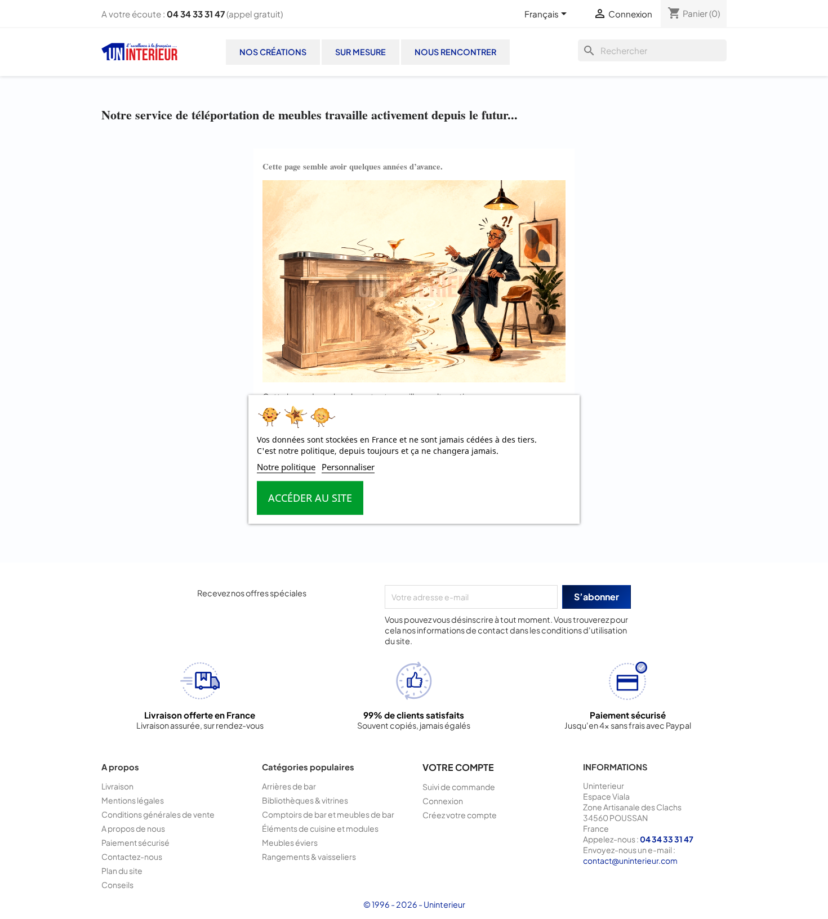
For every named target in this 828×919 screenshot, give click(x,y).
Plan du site (122, 871)
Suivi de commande (458, 787)
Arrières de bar (289, 786)
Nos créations (272, 52)
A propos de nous (133, 828)
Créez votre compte (459, 815)
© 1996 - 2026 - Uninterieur (414, 904)
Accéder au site (310, 498)
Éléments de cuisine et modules (320, 828)
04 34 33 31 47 (196, 13)
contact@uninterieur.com (630, 860)
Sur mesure (360, 52)
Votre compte (458, 767)
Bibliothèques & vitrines (305, 800)
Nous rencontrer (455, 52)
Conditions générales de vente (158, 814)
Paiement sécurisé (135, 842)
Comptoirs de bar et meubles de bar (328, 814)
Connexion (442, 801)
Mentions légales (132, 800)
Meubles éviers (290, 842)
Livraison (117, 786)
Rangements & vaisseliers (309, 856)
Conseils (117, 885)
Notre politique (286, 467)
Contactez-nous (131, 856)
